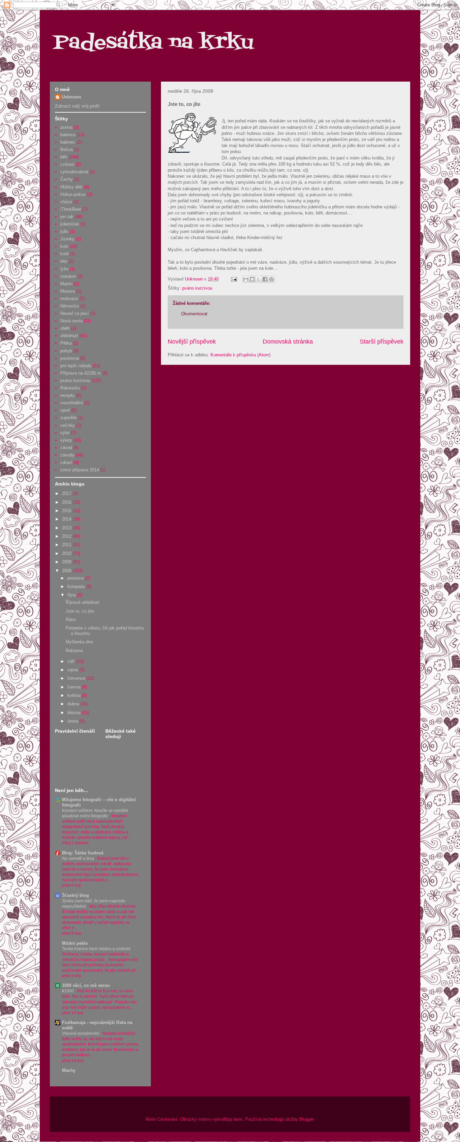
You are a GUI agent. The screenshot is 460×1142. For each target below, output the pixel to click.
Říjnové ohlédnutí (83, 602)
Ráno (71, 619)
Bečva (66, 149)
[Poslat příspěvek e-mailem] (233, 279)
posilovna (69, 358)
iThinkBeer (70, 209)
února (73, 721)
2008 (67, 570)
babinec (67, 142)
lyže (64, 268)
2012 (67, 536)
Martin (66, 283)
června (74, 687)
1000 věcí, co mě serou (86, 985)
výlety (66, 440)
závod (66, 447)
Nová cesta (71, 320)
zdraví (66, 462)
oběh (65, 328)
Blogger (306, 1119)
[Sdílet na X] (258, 279)
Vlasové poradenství (81, 1033)
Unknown (71, 96)
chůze (66, 201)
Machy (68, 1070)
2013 (67, 527)
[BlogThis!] (252, 279)
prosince (76, 578)
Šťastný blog (75, 895)
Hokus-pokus (73, 194)
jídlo (64, 231)
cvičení (67, 164)
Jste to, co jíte (80, 611)
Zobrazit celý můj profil (77, 106)
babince (67, 134)
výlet (65, 432)
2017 (67, 493)
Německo (69, 306)
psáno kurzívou (197, 288)
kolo (64, 246)
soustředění (71, 402)
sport (65, 410)
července (77, 678)
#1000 (68, 991)
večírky (67, 425)
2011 (67, 544)
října (72, 594)
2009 (67, 561)
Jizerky (67, 238)
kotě (64, 253)
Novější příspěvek (192, 341)
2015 (67, 510)
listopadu (76, 586)
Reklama (74, 650)
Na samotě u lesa (78, 858)
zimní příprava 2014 (79, 469)
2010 (67, 553)
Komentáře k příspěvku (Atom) (240, 354)
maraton (68, 276)
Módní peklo (75, 943)
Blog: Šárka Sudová (82, 852)
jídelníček (69, 224)
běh (63, 156)
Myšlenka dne (79, 641)
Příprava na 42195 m (80, 373)
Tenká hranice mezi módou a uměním (97, 948)
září (71, 661)
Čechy (66, 179)
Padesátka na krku (153, 43)
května (74, 695)
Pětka (66, 343)
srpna (73, 669)
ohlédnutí (69, 335)
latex (237, 1119)
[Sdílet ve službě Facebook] (265, 279)
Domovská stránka (288, 341)
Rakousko (70, 387)
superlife (68, 417)
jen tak (66, 216)
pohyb (66, 350)
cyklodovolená (74, 171)
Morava (67, 291)
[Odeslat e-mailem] (245, 279)
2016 (67, 502)
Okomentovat (194, 313)
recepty (67, 395)
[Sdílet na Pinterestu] (271, 279)
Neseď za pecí (74, 313)
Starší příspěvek (381, 341)
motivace (69, 298)
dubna (73, 703)
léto (63, 261)
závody (67, 455)
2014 (67, 519)
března (74, 712)
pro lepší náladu (75, 365)
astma (66, 127)
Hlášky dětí (71, 186)
